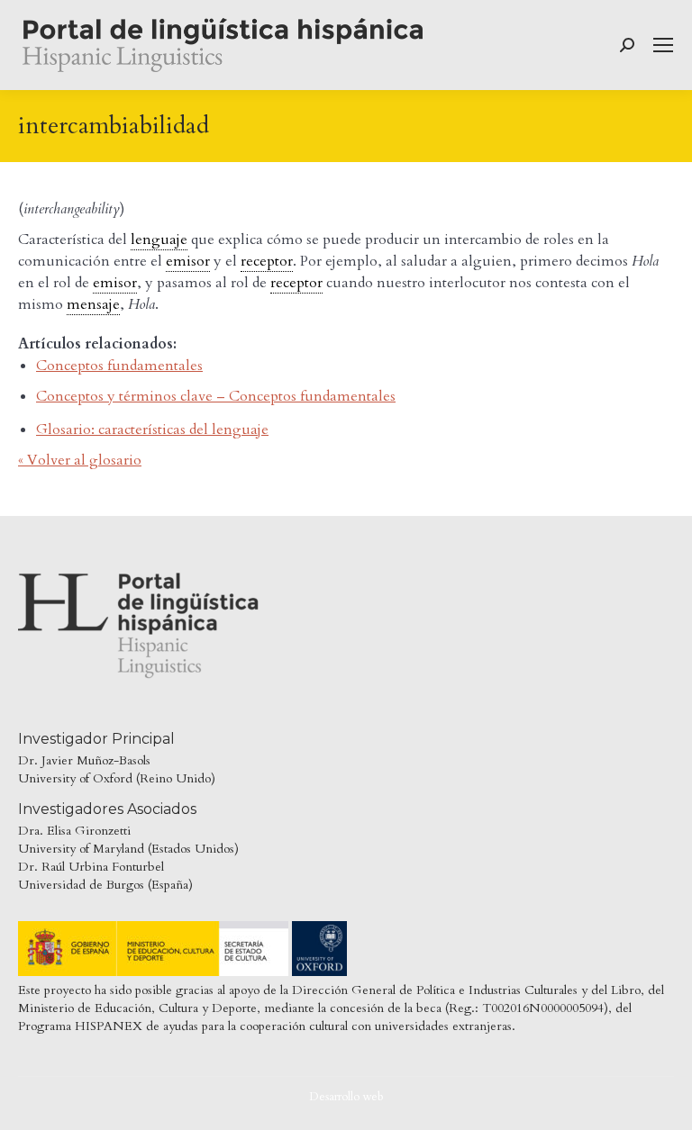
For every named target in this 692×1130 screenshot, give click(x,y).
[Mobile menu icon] (663, 45)
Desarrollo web (346, 1097)
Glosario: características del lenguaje (152, 429)
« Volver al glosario (79, 460)
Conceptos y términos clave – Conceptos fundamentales (216, 396)
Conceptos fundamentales (119, 365)
